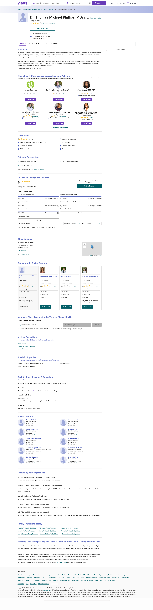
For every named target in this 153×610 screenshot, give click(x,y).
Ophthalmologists (70, 577)
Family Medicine (22, 343)
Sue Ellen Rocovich (32, 457)
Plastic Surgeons (125, 577)
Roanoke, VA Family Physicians (27, 528)
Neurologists (37, 577)
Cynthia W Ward (73, 429)
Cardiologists (48, 575)
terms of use (47, 590)
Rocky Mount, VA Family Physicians (28, 534)
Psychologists (37, 580)
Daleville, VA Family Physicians (26, 531)
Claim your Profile (95, 18)
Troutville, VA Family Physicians (70, 531)
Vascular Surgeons (65, 580)
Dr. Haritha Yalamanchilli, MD (90, 276)
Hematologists (21, 577)
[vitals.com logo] (22, 3)
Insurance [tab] (55, 44)
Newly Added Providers (87, 580)
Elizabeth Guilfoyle (32, 429)
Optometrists (80, 577)
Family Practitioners (110, 575)
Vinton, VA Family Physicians (47, 528)
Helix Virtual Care (30, 90)
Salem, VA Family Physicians (69, 528)
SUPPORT (21, 584)
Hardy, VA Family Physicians (47, 531)
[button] (92, 247)
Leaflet (90, 255)
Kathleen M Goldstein (75, 448)
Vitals (100, 255)
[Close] (151, 600)
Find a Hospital (98, 580)
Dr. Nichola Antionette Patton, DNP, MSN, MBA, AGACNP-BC (86, 113)
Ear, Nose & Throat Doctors (85, 575)
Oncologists (61, 577)
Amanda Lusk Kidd (74, 420)
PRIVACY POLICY (43, 584)
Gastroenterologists (121, 575)
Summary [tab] (22, 44)
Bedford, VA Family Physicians (71, 534)
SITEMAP (33, 584)
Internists (29, 577)
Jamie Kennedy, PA (66, 276)
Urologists (55, 580)
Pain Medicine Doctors (104, 577)
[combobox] (48, 3)
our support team (61, 562)
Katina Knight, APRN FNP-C (86, 90)
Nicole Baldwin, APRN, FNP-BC (48, 276)
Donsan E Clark (31, 420)
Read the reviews (39, 169)
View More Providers (59, 128)
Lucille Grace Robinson (33, 438)
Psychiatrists (28, 580)
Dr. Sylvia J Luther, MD (30, 112)
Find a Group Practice (109, 580)
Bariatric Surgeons (38, 575)
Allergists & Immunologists (25, 575)
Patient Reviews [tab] (34, 44)
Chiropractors (56, 575)
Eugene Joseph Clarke (33, 448)
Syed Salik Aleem (73, 457)
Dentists (64, 575)
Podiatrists (20, 580)
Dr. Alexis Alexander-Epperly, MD (58, 112)
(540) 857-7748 (24, 254)
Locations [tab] (45, 44)
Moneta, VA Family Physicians (49, 534)
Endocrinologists (98, 575)
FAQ (27, 584)
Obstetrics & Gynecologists (49, 577)
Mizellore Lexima (73, 438)
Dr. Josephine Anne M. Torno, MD (58, 90)
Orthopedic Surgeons (91, 577)
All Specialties (75, 580)
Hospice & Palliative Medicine (26, 346)
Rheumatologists (46, 580)
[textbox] (48, 3)
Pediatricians (115, 577)
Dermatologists (72, 575)
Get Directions (22, 251)
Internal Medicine (23, 349)
